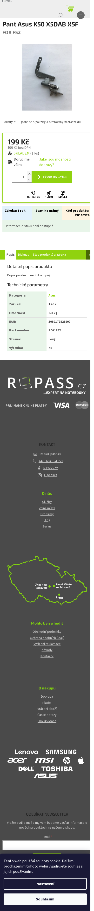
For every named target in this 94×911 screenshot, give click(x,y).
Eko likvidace (47, 721)
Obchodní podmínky (47, 632)
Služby (47, 502)
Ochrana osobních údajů (47, 638)
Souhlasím (45, 899)
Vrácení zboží (47, 709)
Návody (47, 650)
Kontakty (47, 656)
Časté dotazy (47, 715)
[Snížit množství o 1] (29, 179)
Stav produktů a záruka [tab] (49, 254)
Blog (47, 520)
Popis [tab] (11, 254)
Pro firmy (47, 514)
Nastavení (45, 883)
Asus (52, 295)
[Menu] (81, 15)
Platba (47, 703)
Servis (47, 526)
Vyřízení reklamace (47, 644)
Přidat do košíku (55, 177)
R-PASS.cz (50, 468)
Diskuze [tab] (23, 254)
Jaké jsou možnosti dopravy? (55, 162)
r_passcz (50, 475)
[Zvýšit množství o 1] (29, 174)
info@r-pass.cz (50, 454)
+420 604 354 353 (51, 461)
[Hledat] (60, 15)
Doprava (47, 696)
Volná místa (47, 508)
